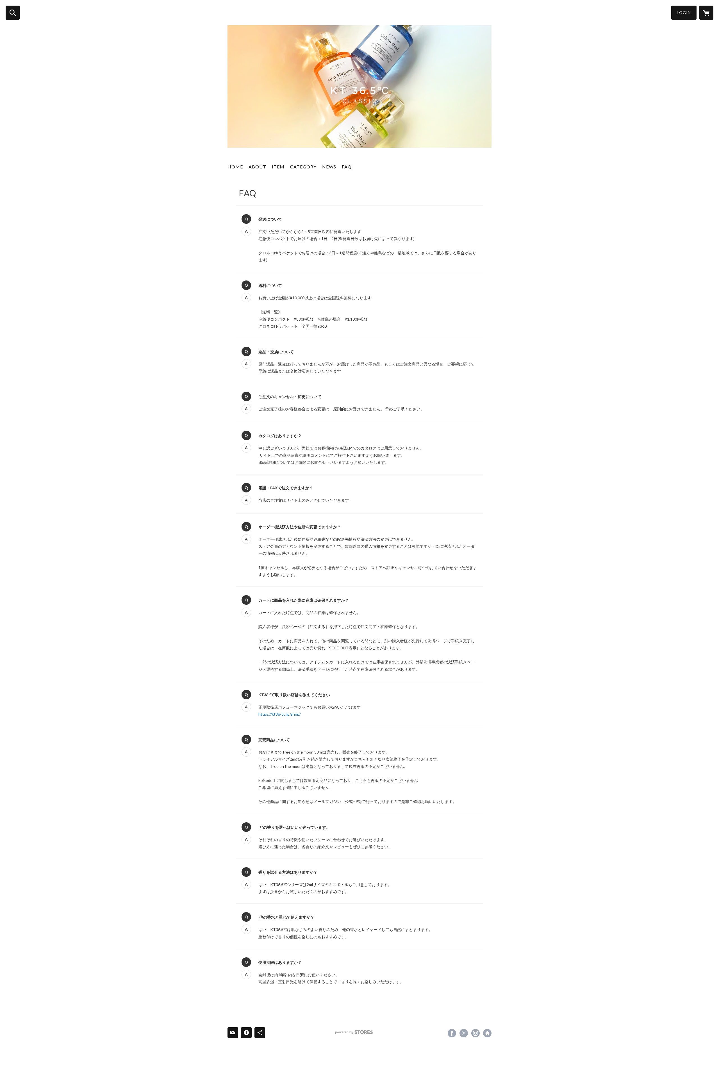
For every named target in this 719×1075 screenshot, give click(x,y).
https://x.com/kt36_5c (463, 1033)
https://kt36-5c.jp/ (487, 1033)
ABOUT (257, 166)
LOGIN (684, 12)
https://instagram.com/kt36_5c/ (475, 1033)
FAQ (347, 166)
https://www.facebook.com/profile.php (452, 1033)
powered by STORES (354, 1032)
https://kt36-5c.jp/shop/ (279, 714)
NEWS (329, 166)
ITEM (278, 166)
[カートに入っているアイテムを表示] (706, 13)
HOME (235, 166)
